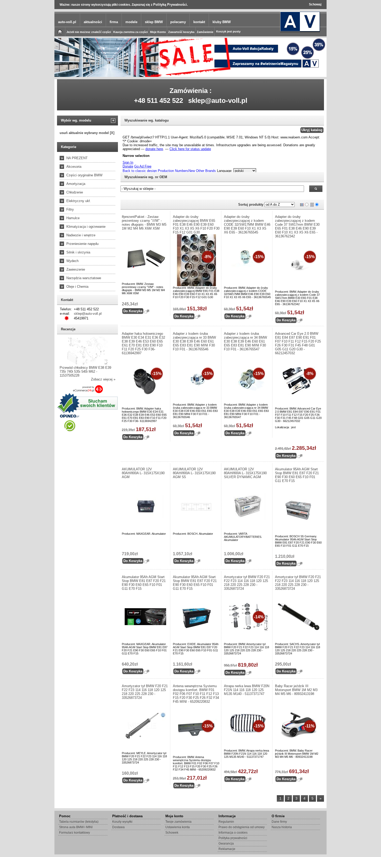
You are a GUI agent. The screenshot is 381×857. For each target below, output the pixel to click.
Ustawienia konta (177, 827)
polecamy (178, 22)
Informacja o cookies (233, 832)
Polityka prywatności (232, 838)
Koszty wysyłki (122, 821)
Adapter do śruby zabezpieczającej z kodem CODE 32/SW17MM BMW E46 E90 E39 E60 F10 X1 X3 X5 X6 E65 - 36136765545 (247, 224)
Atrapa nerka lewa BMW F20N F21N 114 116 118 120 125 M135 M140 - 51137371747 (246, 690)
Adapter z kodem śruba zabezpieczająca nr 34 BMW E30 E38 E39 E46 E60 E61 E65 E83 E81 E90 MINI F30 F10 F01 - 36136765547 (245, 341)
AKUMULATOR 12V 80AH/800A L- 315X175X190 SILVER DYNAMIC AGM (245, 473)
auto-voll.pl (67, 22)
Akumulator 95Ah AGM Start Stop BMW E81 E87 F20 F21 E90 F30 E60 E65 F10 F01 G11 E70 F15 (297, 475)
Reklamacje (226, 849)
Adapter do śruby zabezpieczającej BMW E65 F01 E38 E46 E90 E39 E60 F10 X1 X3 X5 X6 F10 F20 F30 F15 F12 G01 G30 (196, 224)
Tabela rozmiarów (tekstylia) (78, 821)
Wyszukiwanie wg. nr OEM (145, 177)
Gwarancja (226, 843)
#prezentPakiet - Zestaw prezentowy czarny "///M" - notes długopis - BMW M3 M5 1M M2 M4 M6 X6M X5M (144, 222)
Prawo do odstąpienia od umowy (241, 827)
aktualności (93, 22)
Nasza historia (282, 827)
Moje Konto (158, 32)
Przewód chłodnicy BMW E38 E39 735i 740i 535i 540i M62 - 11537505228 (85, 371)
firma (114, 22)
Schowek (171, 832)
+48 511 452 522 (158, 100)
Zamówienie (205, 32)
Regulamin (226, 821)
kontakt (199, 22)
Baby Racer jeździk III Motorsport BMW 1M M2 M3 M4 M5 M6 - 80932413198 (296, 690)
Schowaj (315, 4)
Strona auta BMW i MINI (76, 827)
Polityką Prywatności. (170, 4)
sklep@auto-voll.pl (217, 100)
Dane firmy (279, 821)
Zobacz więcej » (103, 379)
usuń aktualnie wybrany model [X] (87, 133)
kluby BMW (222, 22)
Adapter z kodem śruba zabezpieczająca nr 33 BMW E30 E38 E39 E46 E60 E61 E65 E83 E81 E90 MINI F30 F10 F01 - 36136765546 (194, 341)
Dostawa (118, 827)
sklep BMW (154, 22)
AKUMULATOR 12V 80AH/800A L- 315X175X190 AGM (143, 473)
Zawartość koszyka (181, 32)
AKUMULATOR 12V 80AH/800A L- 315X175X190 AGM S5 (194, 473)
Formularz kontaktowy (74, 832)
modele (131, 22)
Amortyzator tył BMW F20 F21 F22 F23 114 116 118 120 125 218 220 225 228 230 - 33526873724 (247, 583)
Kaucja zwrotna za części (130, 32)
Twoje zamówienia (178, 821)
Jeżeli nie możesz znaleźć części (88, 32)
